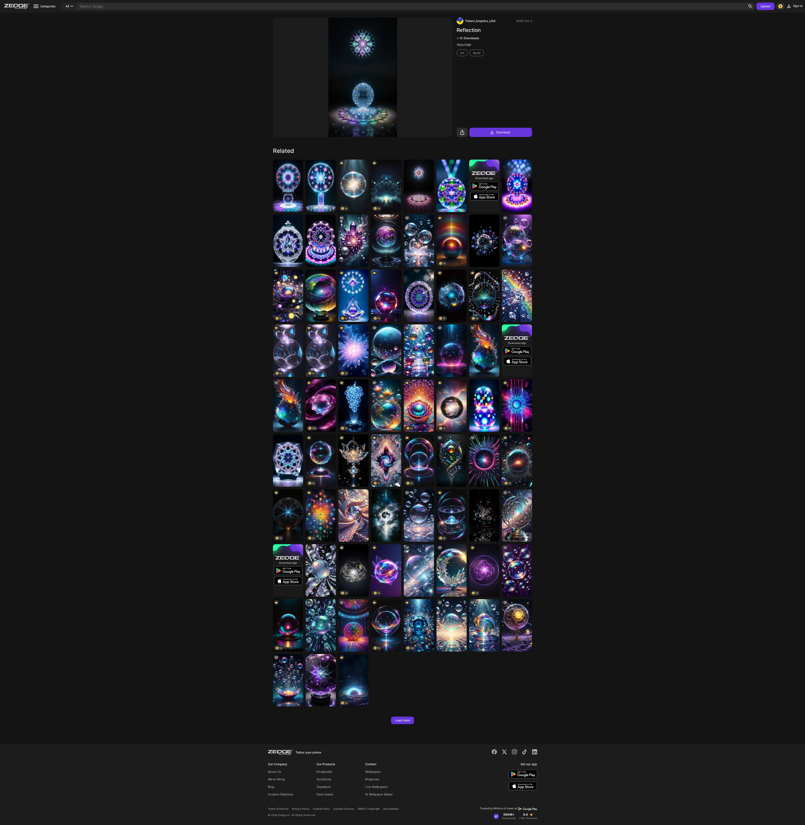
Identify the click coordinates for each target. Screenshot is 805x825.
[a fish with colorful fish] (451, 570)
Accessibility (391, 808)
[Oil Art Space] (386, 515)
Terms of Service (278, 808)
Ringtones (372, 779)
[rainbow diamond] (517, 295)
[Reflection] (288, 186)
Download (503, 132)
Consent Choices (343, 808)
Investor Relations (280, 794)
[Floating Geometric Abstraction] (484, 515)
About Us (274, 771)
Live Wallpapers (376, 787)
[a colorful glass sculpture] (484, 350)
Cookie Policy (321, 808)
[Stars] (288, 241)
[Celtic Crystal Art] (517, 186)
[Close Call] (517, 241)
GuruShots (324, 779)
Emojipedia (324, 771)
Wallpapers (373, 771)
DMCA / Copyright (369, 808)
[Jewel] (484, 625)
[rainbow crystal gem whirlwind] (451, 460)
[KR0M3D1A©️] (517, 625)
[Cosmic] (419, 515)
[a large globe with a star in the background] (517, 515)
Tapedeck (324, 787)
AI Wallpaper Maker (379, 794)
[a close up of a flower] (484, 460)
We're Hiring (276, 779)
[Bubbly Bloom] (288, 680)
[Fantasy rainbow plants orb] (386, 405)
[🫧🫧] (419, 570)
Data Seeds (325, 794)
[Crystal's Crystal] (288, 460)
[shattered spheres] (419, 241)
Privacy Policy (301, 808)
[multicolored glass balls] (419, 350)
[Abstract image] (451, 350)
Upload (766, 6)
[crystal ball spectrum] (386, 241)
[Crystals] (353, 241)
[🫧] (451, 625)
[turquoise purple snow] (321, 680)
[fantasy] (386, 350)
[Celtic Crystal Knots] (451, 186)
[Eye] (353, 515)
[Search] (750, 6)
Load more (402, 720)
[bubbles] (321, 570)
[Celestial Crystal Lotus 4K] (353, 460)
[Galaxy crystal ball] (321, 295)
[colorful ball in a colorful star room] (353, 625)
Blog (271, 787)
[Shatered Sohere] (484, 241)
